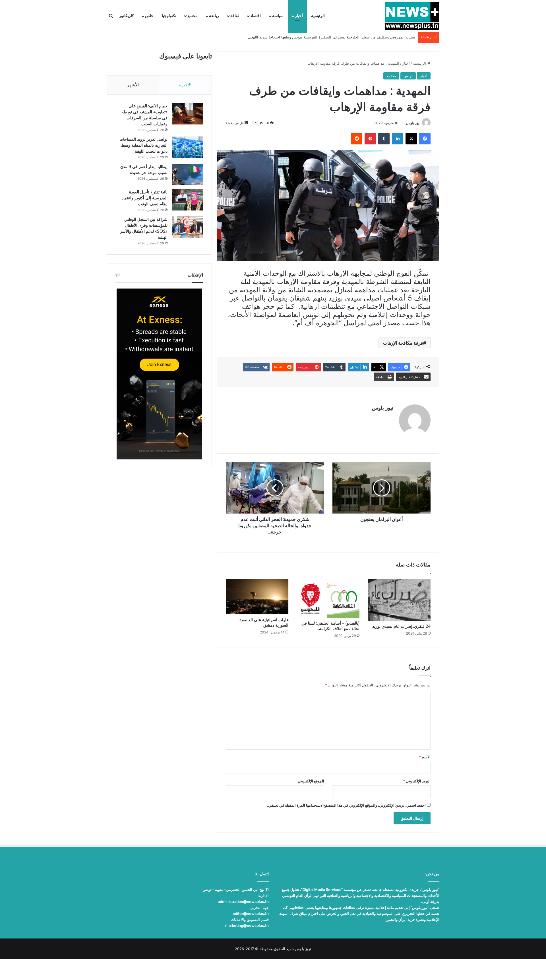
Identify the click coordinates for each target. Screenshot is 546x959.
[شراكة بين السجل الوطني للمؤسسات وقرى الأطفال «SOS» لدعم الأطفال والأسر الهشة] (187, 227)
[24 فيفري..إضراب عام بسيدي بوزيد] (399, 600)
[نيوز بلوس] (411, 16)
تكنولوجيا (169, 16)
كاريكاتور (126, 16)
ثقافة (234, 16)
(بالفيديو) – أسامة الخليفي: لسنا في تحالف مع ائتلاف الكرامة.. (330, 626)
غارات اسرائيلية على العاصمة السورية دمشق (263, 622)
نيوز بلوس (413, 123)
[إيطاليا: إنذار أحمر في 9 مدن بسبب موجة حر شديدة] (187, 174)
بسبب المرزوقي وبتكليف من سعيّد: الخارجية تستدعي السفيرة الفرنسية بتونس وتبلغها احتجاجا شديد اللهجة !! (330, 37)
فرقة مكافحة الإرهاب (403, 343)
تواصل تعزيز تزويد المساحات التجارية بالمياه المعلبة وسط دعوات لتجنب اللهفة (143, 145)
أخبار (299, 16)
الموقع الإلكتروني (311, 781)
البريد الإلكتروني (417, 781)
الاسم (425, 756)
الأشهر (133, 84)
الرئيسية (318, 16)
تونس (408, 75)
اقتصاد (255, 16)
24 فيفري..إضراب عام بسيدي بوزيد (401, 626)
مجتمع (192, 16)
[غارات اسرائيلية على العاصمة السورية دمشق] (257, 596)
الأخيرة (185, 84)
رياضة (214, 16)
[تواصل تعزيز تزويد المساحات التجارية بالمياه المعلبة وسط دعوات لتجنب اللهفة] (187, 147)
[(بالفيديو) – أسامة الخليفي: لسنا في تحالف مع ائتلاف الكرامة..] (328, 598)
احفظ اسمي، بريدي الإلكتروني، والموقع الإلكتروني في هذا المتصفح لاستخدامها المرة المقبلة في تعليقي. (346, 805)
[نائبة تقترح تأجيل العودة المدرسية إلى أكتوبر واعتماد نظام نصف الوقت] (187, 199)
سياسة (278, 16)
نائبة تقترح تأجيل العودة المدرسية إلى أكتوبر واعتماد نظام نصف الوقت (144, 197)
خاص (149, 16)
